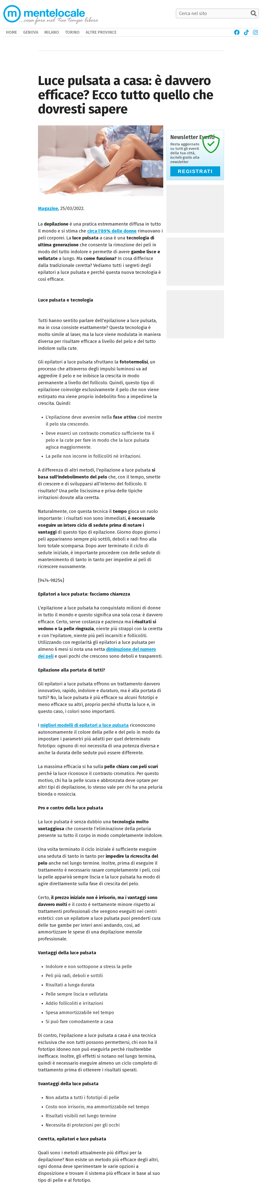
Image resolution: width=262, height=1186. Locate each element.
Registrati (195, 171)
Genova (30, 32)
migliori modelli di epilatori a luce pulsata (84, 725)
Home (11, 32)
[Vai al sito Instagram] (255, 32)
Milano (51, 32)
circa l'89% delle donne (112, 231)
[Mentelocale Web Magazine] (50, 13)
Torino (72, 32)
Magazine (48, 208)
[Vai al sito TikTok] (246, 32)
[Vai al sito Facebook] (237, 32)
